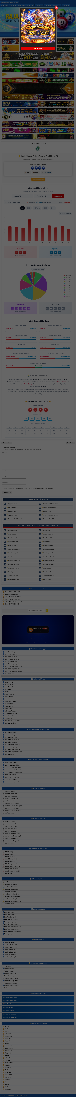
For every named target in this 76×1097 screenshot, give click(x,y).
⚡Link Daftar (38, 48)
